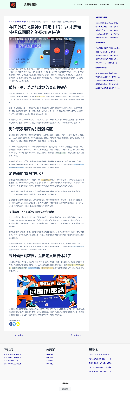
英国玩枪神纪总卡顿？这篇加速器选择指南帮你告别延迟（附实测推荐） (107, 84)
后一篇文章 (75, 335)
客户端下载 (78, 4)
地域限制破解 (105, 4)
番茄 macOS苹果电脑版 (12, 358)
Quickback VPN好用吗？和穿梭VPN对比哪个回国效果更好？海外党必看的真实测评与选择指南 (107, 34)
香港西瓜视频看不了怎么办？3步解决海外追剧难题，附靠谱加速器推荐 (107, 59)
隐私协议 (49, 358)
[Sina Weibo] (18, 324)
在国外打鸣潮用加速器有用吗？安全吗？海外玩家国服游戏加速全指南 (107, 73)
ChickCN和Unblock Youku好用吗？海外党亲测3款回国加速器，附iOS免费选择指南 (107, 23)
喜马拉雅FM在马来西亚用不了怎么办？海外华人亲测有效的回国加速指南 (107, 63)
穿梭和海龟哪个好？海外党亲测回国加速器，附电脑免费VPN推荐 (107, 30)
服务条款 (49, 354)
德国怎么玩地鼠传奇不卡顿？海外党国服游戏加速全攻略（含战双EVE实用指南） (107, 77)
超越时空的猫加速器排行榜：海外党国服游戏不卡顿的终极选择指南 (107, 80)
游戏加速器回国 (91, 4)
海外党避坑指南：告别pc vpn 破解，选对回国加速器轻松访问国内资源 (107, 27)
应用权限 (49, 361)
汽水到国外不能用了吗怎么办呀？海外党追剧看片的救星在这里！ (107, 48)
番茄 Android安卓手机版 (12, 364)
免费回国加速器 (118, 4)
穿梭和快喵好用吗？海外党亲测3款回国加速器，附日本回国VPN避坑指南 (107, 38)
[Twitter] (14, 324)
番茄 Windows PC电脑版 (12, 354)
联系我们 (49, 364)
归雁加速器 (30, 4)
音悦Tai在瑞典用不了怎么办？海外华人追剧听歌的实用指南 (107, 52)
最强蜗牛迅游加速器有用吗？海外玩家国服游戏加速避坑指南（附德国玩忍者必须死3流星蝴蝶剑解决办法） (107, 88)
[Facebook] (10, 324)
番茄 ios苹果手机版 (11, 361)
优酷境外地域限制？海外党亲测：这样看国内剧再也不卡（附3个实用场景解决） (107, 55)
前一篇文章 (17, 335)
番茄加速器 (65, 389)
